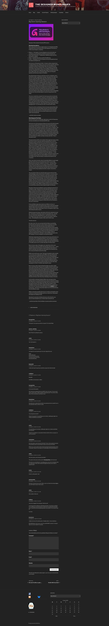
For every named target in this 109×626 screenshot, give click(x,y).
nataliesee (31, 373)
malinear (31, 499)
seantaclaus (31, 439)
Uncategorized (34, 307)
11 (56, 608)
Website (31, 563)
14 (70, 608)
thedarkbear (31, 347)
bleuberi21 (31, 364)
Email (30, 557)
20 (65, 610)
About (30, 12)
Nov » (74, 615)
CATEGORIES (31, 612)
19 (61, 610)
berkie (30, 470)
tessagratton (32, 319)
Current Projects (45, 12)
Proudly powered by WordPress (34, 623)
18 (56, 610)
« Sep (56, 615)
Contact (66, 12)
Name (30, 551)
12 (61, 608)
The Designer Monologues (52, 4)
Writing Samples (54, 12)
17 (52, 610)
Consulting (61, 12)
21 (70, 610)
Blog (34, 12)
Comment (31, 535)
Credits (38, 12)
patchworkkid (32, 479)
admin (30, 338)
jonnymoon (31, 517)
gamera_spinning (33, 328)
